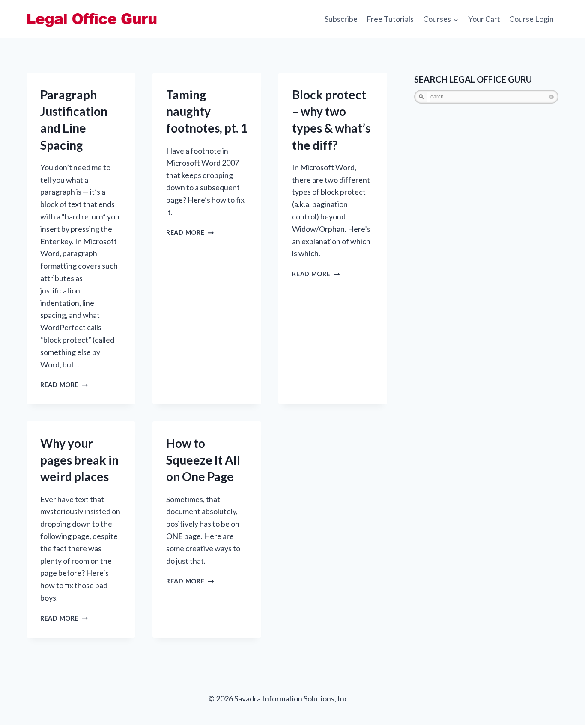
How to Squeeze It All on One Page (203, 460)
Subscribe (341, 19)
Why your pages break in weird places (79, 460)
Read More (64, 384)
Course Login (531, 19)
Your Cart (484, 19)
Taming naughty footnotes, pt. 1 (207, 111)
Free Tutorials (390, 19)
